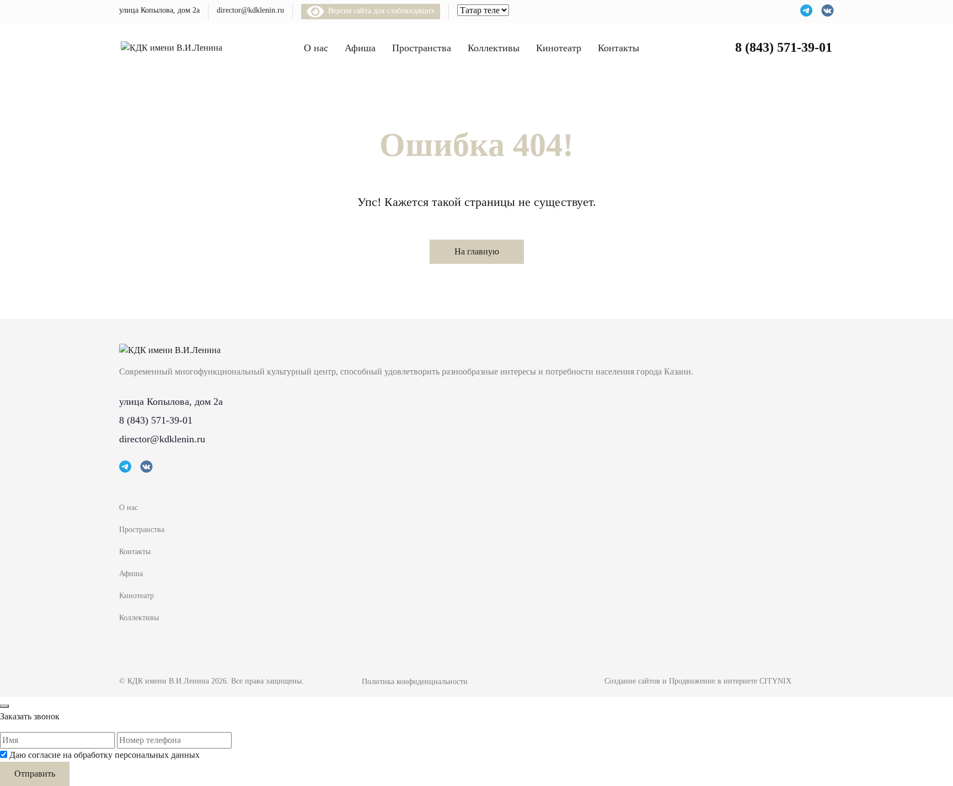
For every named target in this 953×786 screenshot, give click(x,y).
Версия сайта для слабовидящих (379, 11)
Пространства (421, 47)
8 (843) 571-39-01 (783, 47)
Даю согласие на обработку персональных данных (104, 755)
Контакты (618, 47)
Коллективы (494, 47)
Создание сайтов (633, 681)
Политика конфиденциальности (415, 681)
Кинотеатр (558, 47)
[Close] (4, 706)
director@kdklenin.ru (250, 10)
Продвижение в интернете (714, 681)
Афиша (360, 47)
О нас (316, 47)
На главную (476, 251)
